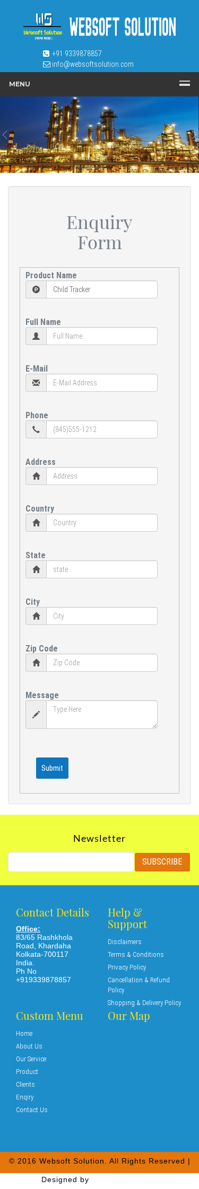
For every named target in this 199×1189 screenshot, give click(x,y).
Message (42, 695)
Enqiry (24, 1097)
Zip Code (41, 649)
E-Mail (36, 369)
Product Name (51, 275)
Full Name (43, 322)
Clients (25, 1084)
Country (39, 509)
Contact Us (32, 1110)
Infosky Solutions (125, 1179)
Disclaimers (125, 942)
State (35, 555)
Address (40, 462)
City (32, 602)
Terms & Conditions (136, 954)
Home (24, 1033)
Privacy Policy (127, 967)
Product (27, 1072)
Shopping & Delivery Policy (144, 1003)
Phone (36, 415)
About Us (29, 1046)
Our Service (31, 1059)
